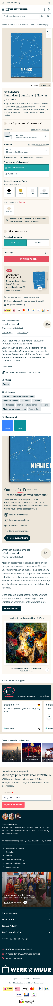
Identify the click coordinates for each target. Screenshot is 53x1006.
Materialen (8, 919)
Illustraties (25, 400)
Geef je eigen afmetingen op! (25, 157)
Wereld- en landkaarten (27, 405)
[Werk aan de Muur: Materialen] (49, 919)
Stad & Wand (13, 92)
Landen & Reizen (10, 400)
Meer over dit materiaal (40, 129)
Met (39, 242)
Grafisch (36, 400)
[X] (22, 938)
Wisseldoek (12, 174)
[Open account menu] (44, 9)
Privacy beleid (39, 983)
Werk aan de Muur (12, 932)
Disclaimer (36, 979)
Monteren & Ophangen (15, 863)
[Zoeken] (48, 16)
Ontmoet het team (13, 902)
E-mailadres (7, 793)
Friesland (44, 405)
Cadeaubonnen (12, 867)
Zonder (17, 242)
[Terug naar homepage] (17, 9)
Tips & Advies (9, 926)
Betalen (9, 856)
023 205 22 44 (34, 841)
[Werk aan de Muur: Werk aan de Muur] (49, 932)
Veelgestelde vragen (15, 848)
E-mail (48, 841)
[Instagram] (11, 938)
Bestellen (10, 852)
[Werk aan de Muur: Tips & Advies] (49, 926)
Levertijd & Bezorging (15, 859)
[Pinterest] (15, 938)
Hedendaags (8, 405)
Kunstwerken (9, 913)
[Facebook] (18, 938)
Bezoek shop (8, 332)
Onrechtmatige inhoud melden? (20, 983)
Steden (6, 396)
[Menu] (3, 9)
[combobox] (20, 16)
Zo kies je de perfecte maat (38, 144)
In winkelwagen (28, 258)
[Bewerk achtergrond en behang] (48, 35)
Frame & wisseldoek (16, 167)
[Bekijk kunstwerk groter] (48, 31)
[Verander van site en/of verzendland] (49, 2)
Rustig (6, 384)
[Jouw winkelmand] (48, 9)
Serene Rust (34, 409)
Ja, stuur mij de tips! (13, 805)
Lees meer (22, 332)
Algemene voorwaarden (22, 979)
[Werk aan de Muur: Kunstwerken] (49, 913)
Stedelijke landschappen (23, 396)
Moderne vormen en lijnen (14, 409)
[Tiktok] (26, 938)
